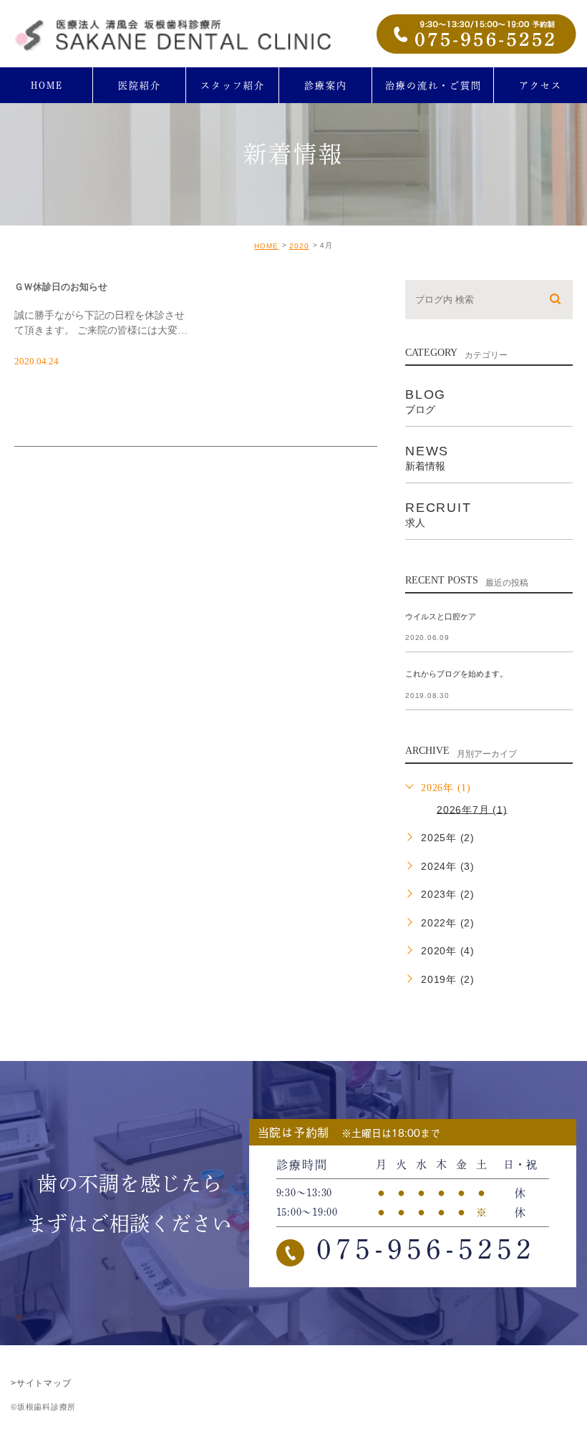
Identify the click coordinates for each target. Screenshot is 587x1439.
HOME (266, 246)
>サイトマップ (41, 1383)
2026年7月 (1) (472, 809)
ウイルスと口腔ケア (440, 616)
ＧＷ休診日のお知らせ (60, 286)
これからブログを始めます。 (456, 674)
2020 (299, 246)
